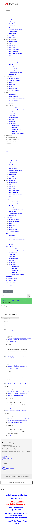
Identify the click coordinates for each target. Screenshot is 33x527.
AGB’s (3, 467)
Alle (5, 327)
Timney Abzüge (15, 131)
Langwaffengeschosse (14, 80)
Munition (8, 59)
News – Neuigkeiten (11, 141)
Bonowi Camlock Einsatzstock (16, 109)
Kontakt (8, 10)
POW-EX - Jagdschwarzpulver (21, 339)
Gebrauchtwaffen (13, 31)
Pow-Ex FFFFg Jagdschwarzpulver (16, 341)
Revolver (11, 16)
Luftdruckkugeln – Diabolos (15, 72)
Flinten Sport (12, 23)
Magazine (11, 119)
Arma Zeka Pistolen (11, 39)
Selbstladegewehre (13, 22)
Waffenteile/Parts (13, 123)
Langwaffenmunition (14, 63)
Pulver (10, 82)
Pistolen (11, 14)
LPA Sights (11, 104)
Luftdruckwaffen (13, 35)
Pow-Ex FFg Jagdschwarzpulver (15, 395)
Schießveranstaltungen (11, 137)
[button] (16, 148)
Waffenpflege (12, 121)
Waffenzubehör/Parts (11, 106)
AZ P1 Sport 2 (12, 47)
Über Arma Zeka (13, 41)
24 (5, 325)
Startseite (5, 300)
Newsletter (8, 143)
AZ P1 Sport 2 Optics (14, 49)
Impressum (5, 464)
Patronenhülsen (13, 88)
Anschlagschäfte (13, 107)
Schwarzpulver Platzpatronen (16, 68)
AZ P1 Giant (11, 55)
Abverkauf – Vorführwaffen (12, 139)
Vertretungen (9, 135)
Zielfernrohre (12, 94)
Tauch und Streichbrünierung (13, 145)
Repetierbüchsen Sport (14, 18)
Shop (3, 457)
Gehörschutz (12, 113)
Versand (4, 469)
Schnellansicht (24, 330)
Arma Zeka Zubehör (14, 57)
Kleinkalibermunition (14, 64)
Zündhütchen (12, 84)
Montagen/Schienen (14, 96)
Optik (7, 92)
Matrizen (11, 86)
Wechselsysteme (13, 27)
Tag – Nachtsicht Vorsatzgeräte (17, 98)
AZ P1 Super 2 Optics (14, 51)
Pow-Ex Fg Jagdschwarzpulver (15, 422)
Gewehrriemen (12, 115)
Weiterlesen (10, 355)
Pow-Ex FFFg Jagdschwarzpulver (15, 368)
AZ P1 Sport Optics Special (15, 53)
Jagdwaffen (12, 25)
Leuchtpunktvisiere (13, 102)
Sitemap (4, 470)
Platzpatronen (12, 74)
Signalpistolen (12, 33)
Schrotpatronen (13, 66)
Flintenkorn (14, 127)
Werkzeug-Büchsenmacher (19, 133)
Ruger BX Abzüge (16, 129)
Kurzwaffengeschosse (14, 78)
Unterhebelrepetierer (14, 20)
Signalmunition (12, 70)
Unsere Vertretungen (7, 458)
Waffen (7, 12)
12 (5, 323)
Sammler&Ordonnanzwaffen (16, 29)
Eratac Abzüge (15, 125)
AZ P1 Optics (12, 45)
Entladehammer (13, 111)
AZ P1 (10, 43)
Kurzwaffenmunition (14, 61)
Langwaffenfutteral (13, 117)
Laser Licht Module (13, 100)
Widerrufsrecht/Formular (8, 468)
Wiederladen (9, 76)
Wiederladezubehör (14, 90)
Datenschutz (5, 466)
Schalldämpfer (12, 37)
